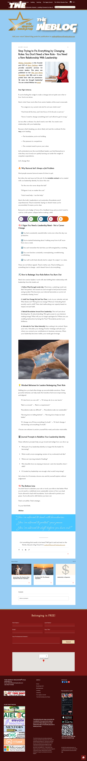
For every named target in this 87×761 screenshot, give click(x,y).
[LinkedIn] (67, 682)
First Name (15, 622)
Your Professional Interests (19, 636)
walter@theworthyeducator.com (63, 36)
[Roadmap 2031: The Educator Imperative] (43, 569)
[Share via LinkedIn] (25, 549)
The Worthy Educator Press (42, 697)
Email (13, 629)
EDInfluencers (39, 688)
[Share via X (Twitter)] (22, 549)
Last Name (48, 622)
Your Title (47, 629)
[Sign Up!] (70, 2)
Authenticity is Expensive (63, 577)
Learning (38, 692)
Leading (38, 690)
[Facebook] (62, 682)
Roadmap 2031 (40, 686)
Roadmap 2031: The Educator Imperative (42, 578)
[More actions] (68, 47)
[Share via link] (29, 549)
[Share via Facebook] (19, 549)
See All (74, 561)
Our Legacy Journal (41, 694)
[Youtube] (69, 682)
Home (37, 683)
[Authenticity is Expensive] (65, 569)
